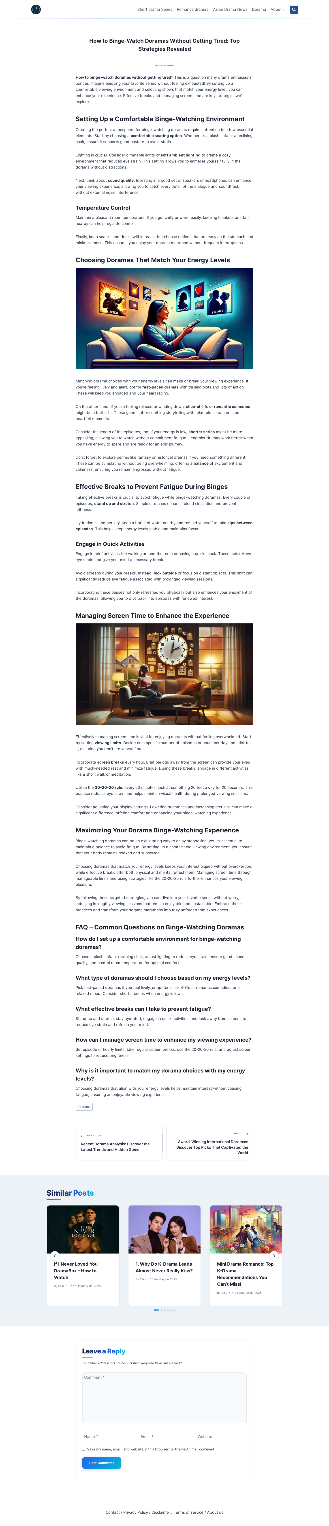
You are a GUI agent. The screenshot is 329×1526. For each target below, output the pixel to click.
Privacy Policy (135, 1512)
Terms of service (188, 1512)
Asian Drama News (230, 9)
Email (147, 1436)
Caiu (61, 1286)
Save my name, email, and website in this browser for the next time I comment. (151, 1449)
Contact (113, 1512)
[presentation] (83, 1229)
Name (91, 1436)
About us (215, 1512)
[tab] (156, 1310)
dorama (84, 1106)
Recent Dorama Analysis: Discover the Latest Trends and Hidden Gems (115, 1143)
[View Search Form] (294, 10)
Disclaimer (161, 1512)
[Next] (274, 1255)
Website (205, 1436)
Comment (94, 1377)
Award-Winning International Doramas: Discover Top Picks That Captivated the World (212, 1143)
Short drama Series (154, 9)
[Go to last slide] (55, 1255)
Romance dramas (192, 9)
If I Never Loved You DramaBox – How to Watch (76, 1270)
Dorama (259, 9)
